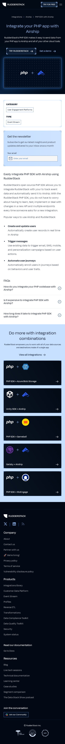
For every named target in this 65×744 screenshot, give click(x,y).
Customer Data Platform (16, 591)
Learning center (12, 681)
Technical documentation (17, 675)
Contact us (9, 544)
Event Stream (10, 596)
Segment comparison (15, 692)
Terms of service (12, 566)
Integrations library (13, 585)
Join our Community (18, 714)
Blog (6, 664)
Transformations (12, 612)
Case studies (10, 686)
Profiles (7, 601)
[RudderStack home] (13, 4)
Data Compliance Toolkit (16, 618)
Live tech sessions (13, 670)
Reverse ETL (9, 607)
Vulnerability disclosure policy (19, 571)
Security (8, 629)
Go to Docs (9, 650)
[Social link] (5, 524)
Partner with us (11, 549)
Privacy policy (10, 560)
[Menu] (61, 4)
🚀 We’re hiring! (12, 555)
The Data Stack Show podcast (19, 697)
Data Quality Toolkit (13, 623)
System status (11, 634)
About (7, 539)
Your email (11, 153)
